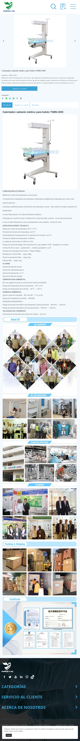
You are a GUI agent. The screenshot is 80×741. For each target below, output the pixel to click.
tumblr (21, 98)
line (6, 98)
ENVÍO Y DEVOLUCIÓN (14, 725)
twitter (10, 98)
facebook (3, 98)
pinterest (17, 98)
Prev (4, 41)
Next (75, 41)
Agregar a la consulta (19, 89)
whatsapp (13, 98)
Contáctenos (41, 725)
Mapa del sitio (65, 725)
